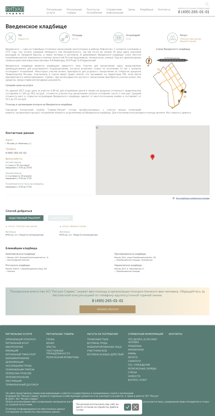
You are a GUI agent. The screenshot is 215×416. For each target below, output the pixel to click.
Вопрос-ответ (137, 380)
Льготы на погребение (94, 11)
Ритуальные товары (74, 11)
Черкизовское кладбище (128, 265)
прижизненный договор (22, 384)
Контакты (164, 9)
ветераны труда (97, 343)
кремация (12, 350)
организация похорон (21, 339)
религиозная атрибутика (62, 357)
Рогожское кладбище (18, 265)
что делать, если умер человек (142, 341)
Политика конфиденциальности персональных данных (35, 409)
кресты (51, 347)
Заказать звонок (107, 309)
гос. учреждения (139, 364)
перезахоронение (17, 377)
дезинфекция (14, 362)
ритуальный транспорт (21, 354)
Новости (134, 376)
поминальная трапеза (20, 369)
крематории (136, 349)
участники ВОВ (97, 350)
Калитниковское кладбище (20, 254)
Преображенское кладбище (130, 254)
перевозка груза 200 (18, 373)
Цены (131, 9)
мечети (132, 357)
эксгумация (14, 380)
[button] (152, 157)
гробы (50, 339)
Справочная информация (114, 11)
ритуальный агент (17, 343)
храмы (132, 353)
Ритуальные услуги (54, 11)
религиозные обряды (142, 368)
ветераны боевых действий (105, 354)
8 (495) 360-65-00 (16, 152)
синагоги (134, 361)
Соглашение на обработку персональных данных (33, 411)
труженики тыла (97, 339)
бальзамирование (17, 358)
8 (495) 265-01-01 (193, 12)
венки (50, 343)
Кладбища (146, 9)
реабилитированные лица (104, 347)
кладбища (134, 346)
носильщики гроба (18, 365)
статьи (132, 372)
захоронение (14, 347)
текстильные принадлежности (58, 352)
